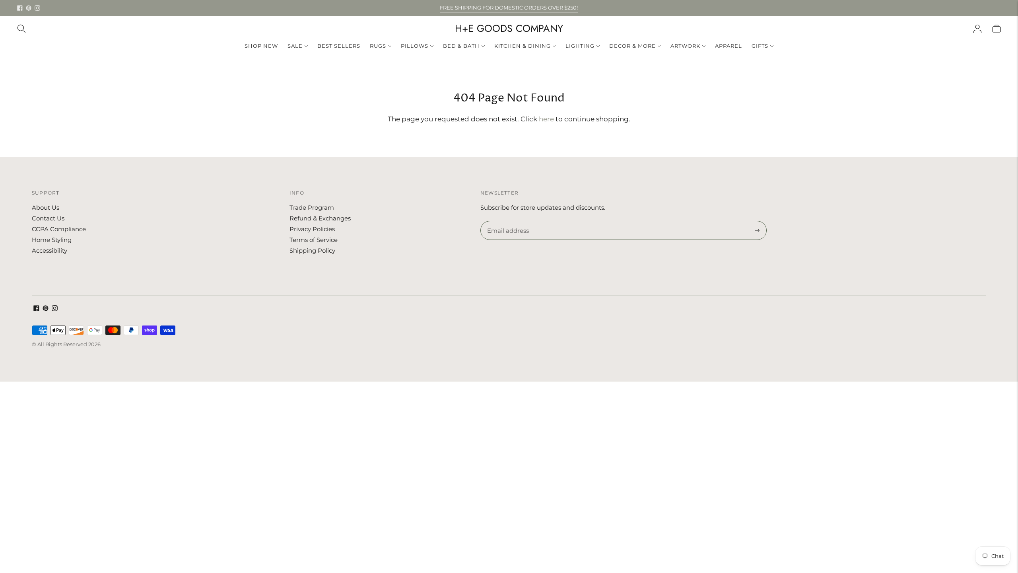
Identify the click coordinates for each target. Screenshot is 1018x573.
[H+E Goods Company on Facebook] (20, 8)
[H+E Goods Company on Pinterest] (28, 8)
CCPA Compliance (59, 229)
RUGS (378, 46)
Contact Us (48, 218)
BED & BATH (461, 46)
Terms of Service (313, 240)
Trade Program (311, 207)
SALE (295, 46)
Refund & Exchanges (320, 218)
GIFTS (760, 46)
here (546, 119)
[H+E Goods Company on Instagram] (37, 8)
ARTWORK (685, 46)
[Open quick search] (21, 28)
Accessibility (49, 250)
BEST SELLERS (338, 46)
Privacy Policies (312, 229)
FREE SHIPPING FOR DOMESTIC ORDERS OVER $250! (509, 7)
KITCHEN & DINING (522, 46)
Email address (506, 221)
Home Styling (52, 240)
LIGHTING (579, 46)
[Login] (977, 28)
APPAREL (728, 46)
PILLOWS (414, 46)
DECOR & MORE (632, 46)
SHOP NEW (261, 46)
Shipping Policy (312, 250)
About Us (45, 207)
